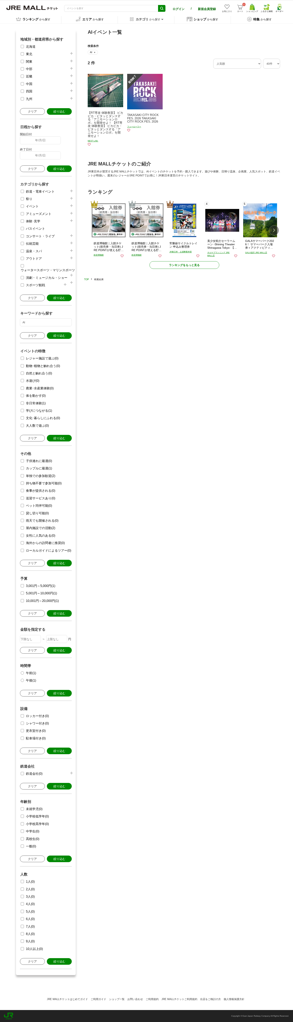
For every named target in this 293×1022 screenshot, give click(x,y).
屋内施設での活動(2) (40, 528)
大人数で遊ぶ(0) (37, 425)
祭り (29, 199)
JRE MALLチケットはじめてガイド (67, 999)
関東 (29, 61)
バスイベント (35, 228)
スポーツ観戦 (35, 285)
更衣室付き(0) (36, 730)
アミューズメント (38, 214)
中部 (29, 69)
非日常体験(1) (36, 403)
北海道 (30, 46)
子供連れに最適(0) (39, 461)
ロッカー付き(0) (37, 716)
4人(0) (30, 904)
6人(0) (30, 919)
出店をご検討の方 (210, 999)
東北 (29, 54)
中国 (29, 84)
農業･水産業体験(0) (40, 388)
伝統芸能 (32, 243)
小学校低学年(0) (37, 816)
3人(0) (30, 896)
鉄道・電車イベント (40, 191)
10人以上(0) (34, 949)
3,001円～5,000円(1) (40, 586)
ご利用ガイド (98, 999)
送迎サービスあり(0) (40, 498)
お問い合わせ (135, 999)
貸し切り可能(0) (37, 513)
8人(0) (30, 934)
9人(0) (30, 941)
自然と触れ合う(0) (39, 373)
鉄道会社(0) (34, 773)
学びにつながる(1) (39, 410)
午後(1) (31, 680)
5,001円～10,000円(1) (41, 593)
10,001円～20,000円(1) (42, 601)
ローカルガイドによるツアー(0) (48, 550)
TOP (86, 279)
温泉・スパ (34, 251)
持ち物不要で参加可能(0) (44, 483)
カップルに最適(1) (39, 468)
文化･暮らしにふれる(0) (43, 418)
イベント (32, 206)
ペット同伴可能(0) (39, 505)
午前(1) (31, 673)
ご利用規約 (152, 999)
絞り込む (59, 111)
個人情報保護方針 (234, 999)
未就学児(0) (34, 809)
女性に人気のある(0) (40, 535)
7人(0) (30, 926)
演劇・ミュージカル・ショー (46, 277)
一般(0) (31, 846)
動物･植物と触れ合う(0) (43, 366)
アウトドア (34, 258)
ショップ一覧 (117, 999)
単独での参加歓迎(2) (40, 476)
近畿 (29, 76)
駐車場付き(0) (36, 738)
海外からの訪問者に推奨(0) (45, 543)
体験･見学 (33, 221)
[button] (274, 230)
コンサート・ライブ (40, 236)
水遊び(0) (32, 380)
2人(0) (30, 889)
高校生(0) (32, 839)
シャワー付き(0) (37, 723)
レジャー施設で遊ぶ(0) (42, 358)
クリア (32, 111)
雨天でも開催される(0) (42, 520)
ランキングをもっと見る (184, 265)
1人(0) (30, 881)
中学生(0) (32, 831)
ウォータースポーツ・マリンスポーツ (48, 270)
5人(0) (30, 911)
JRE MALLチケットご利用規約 (179, 999)
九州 (29, 99)
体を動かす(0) (36, 395)
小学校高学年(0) (37, 824)
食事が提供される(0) (40, 490)
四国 (29, 91)
